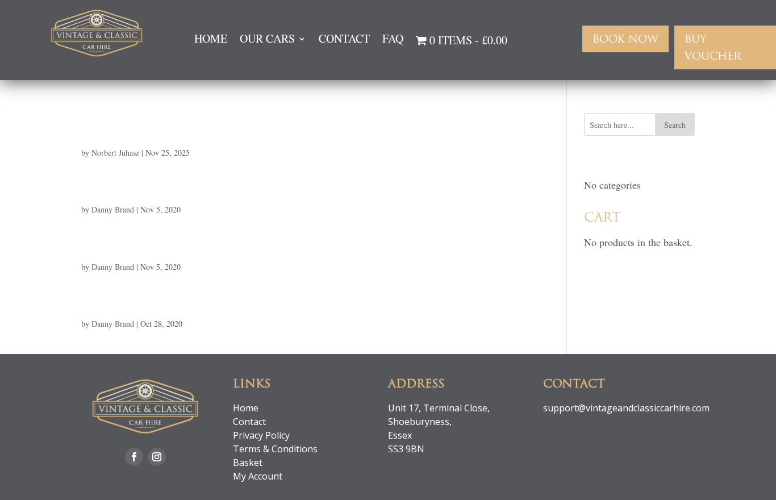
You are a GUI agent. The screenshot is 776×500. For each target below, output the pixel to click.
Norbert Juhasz (115, 152)
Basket (247, 462)
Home (210, 40)
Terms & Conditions (275, 449)
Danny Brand (112, 209)
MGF (104, 125)
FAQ (392, 40)
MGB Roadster (157, 182)
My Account (257, 476)
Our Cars (267, 40)
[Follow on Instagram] (157, 457)
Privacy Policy (261, 435)
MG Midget (139, 297)
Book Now (625, 40)
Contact (344, 40)
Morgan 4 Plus (157, 240)
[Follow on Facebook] (134, 457)
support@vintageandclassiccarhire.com (626, 408)
